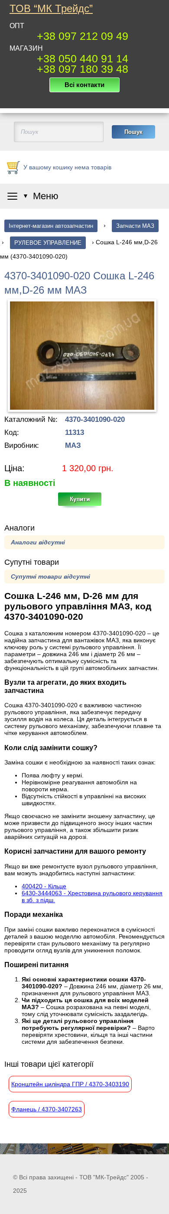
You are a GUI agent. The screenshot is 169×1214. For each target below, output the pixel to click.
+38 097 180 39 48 (82, 69)
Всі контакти (84, 84)
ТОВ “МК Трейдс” (51, 8)
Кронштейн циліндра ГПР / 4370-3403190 (70, 1084)
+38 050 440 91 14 (82, 58)
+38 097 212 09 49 (82, 36)
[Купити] (84, 501)
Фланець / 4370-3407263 (46, 1109)
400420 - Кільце (44, 886)
